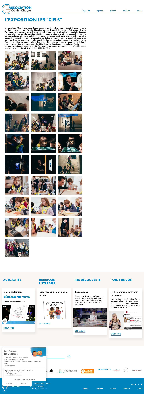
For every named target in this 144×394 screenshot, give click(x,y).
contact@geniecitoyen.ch (38, 389)
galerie (113, 10)
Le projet (86, 10)
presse (139, 10)
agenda (99, 10)
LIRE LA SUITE (9, 328)
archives (126, 10)
